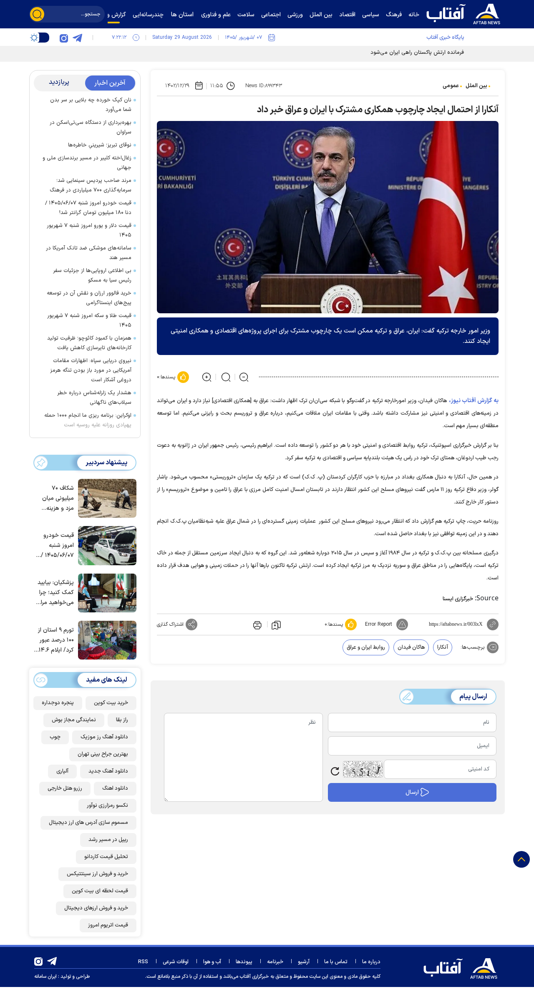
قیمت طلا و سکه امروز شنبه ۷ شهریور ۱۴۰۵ (89, 321)
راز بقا (122, 720)
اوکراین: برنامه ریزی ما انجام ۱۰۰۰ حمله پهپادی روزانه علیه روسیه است (87, 420)
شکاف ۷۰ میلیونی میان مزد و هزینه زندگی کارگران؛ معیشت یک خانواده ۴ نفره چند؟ (56, 499)
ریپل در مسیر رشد (108, 840)
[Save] (276, 624)
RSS (143, 962)
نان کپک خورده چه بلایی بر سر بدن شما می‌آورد (90, 105)
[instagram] (64, 38)
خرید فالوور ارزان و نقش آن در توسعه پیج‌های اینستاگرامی (89, 298)
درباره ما (371, 962)
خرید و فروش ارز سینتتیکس (97, 874)
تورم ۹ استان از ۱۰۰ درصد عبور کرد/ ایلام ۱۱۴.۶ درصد (55, 640)
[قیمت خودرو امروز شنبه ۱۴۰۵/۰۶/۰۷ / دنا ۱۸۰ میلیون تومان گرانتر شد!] (105, 544)
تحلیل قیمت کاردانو (106, 857)
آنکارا (442, 647)
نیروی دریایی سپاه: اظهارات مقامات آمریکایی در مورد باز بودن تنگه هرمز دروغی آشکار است (90, 370)
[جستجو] (37, 14)
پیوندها (244, 962)
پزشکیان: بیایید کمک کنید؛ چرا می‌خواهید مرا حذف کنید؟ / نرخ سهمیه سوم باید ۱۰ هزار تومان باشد (54, 593)
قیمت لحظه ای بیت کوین (100, 891)
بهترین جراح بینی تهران (103, 754)
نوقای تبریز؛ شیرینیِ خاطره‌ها (99, 145)
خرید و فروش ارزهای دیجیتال (96, 908)
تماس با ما (336, 962)
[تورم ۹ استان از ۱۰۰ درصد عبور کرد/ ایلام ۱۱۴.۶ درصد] (105, 639)
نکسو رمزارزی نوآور (107, 805)
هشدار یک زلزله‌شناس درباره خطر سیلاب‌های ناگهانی (94, 398)
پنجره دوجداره (58, 703)
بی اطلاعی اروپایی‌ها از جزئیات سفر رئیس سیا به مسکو (92, 276)
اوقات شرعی (176, 962)
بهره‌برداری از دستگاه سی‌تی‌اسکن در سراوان (90, 127)
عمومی (451, 86)
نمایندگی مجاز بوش (74, 720)
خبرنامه (275, 962)
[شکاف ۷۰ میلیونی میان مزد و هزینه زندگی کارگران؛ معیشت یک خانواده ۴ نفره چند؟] (105, 497)
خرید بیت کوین (111, 703)
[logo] (465, 13)
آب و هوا (212, 962)
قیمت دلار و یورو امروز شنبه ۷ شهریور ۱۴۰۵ (89, 230)
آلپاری (62, 771)
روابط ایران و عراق (366, 647)
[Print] (257, 624)
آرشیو (304, 962)
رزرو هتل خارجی (65, 788)
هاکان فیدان (411, 647)
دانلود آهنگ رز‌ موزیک (104, 737)
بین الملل (476, 86)
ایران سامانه (45, 976)
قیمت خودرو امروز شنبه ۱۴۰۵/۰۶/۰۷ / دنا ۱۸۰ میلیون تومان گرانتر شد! (88, 208)
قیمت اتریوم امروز (108, 925)
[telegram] (77, 37)
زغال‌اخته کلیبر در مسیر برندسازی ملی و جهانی (87, 163)
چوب (55, 737)
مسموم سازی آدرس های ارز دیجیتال (88, 822)
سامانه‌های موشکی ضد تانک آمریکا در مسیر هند (88, 253)
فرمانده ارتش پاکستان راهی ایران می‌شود (417, 52)
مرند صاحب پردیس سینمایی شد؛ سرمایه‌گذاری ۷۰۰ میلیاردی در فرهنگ (88, 185)
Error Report (378, 624)
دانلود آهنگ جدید (108, 771)
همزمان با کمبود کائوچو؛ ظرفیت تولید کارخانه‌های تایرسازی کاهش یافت (89, 343)
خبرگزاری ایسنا (458, 599)
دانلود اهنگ (115, 788)
